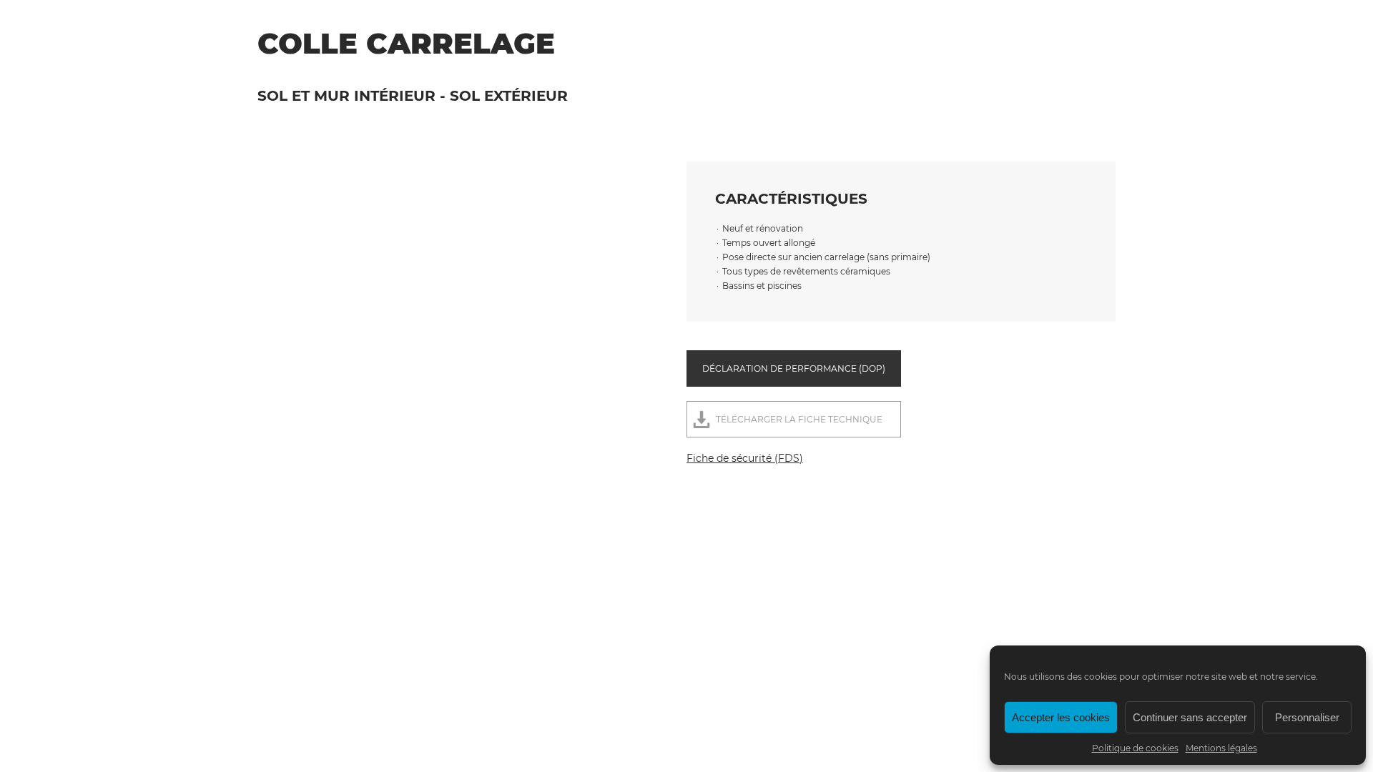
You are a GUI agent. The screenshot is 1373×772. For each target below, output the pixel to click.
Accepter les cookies (1061, 717)
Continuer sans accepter (1190, 717)
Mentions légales (1221, 748)
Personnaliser (1307, 717)
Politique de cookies (1135, 748)
